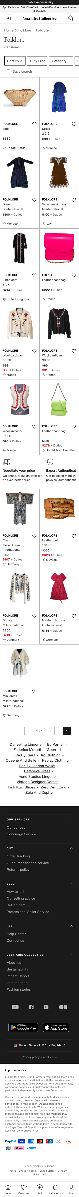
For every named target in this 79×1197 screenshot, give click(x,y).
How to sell (15, 891)
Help (11, 926)
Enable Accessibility (39, 2)
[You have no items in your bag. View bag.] (70, 18)
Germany (63, 1170)
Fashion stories (19, 989)
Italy (44, 1174)
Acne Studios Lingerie (37, 776)
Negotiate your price (19, 470)
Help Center (16, 933)
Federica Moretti (27, 749)
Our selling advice (21, 898)
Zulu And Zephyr (39, 792)
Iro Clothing (51, 755)
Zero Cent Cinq (53, 787)
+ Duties (54, 139)
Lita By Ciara (24, 755)
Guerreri (54, 749)
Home (8, 30)
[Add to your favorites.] (34, 124)
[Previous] (28, 731)
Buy (10, 848)
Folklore (24, 30)
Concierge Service (21, 834)
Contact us (15, 940)
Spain (36, 1174)
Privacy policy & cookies (37, 1057)
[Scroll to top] (67, 731)
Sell (11, 884)
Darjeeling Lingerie (26, 744)
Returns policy (18, 869)
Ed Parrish (55, 744)
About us (14, 962)
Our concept (17, 827)
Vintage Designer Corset (37, 781)
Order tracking (18, 856)
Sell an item (16, 905)
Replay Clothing (55, 760)
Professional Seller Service (28, 911)
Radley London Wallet (37, 766)
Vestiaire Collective (25, 955)
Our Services (18, 819)
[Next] (50, 731)
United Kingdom (28, 1170)
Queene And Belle (21, 760)
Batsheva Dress (37, 771)
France (12, 1170)
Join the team (17, 982)
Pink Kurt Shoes (21, 787)
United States (47, 1170)
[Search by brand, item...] (8, 18)
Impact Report (18, 975)
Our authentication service (28, 862)
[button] (70, 18)
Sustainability (17, 969)
